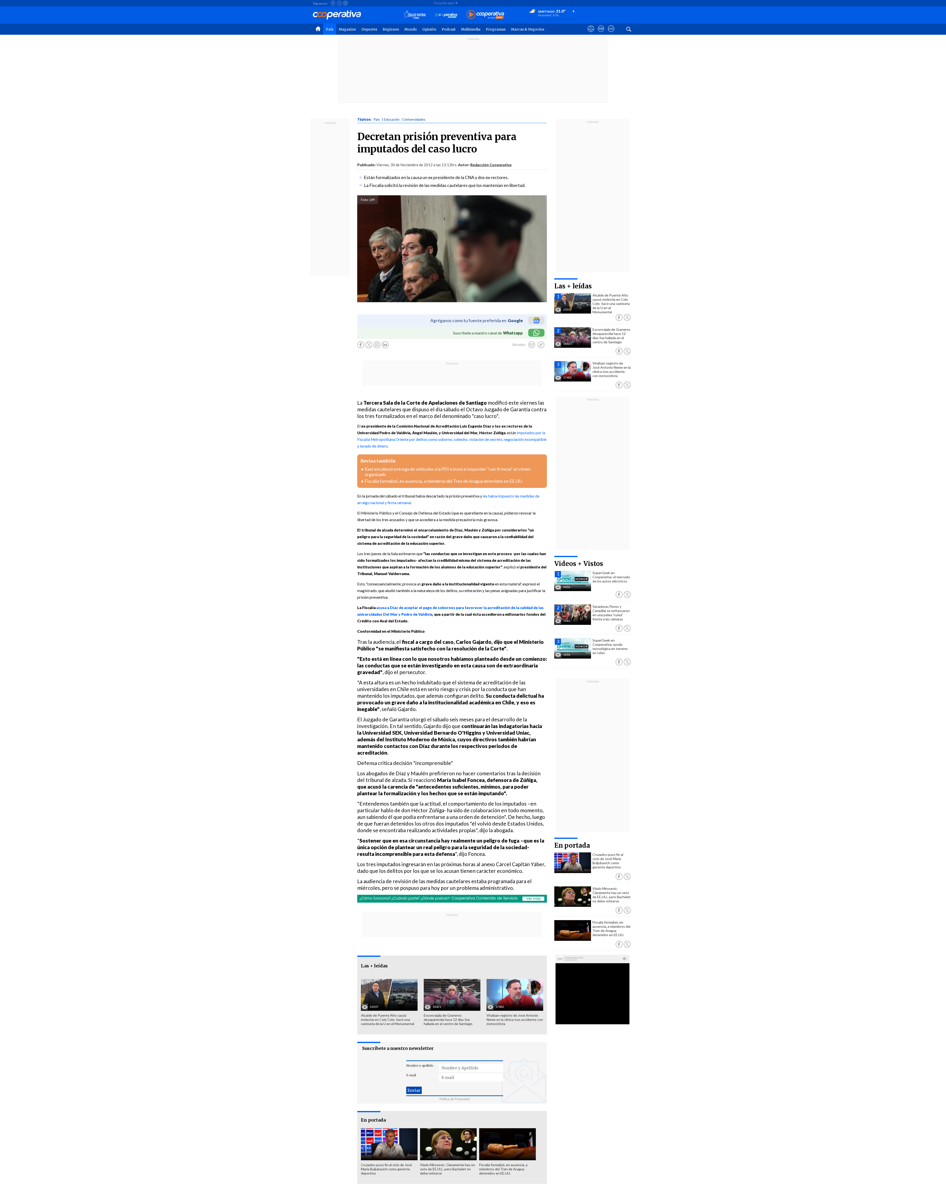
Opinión (429, 29)
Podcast (449, 29)
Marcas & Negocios (527, 29)
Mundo (410, 29)
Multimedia (470, 29)
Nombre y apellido (419, 1065)
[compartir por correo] (531, 344)
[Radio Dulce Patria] (414, 14)
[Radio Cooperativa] (485, 15)
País (329, 29)
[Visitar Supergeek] (611, 33)
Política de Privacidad (454, 1099)
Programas (496, 29)
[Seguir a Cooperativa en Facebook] (333, 3)
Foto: (365, 200)
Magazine (347, 29)
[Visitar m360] (601, 33)
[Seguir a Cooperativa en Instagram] (345, 3)
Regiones (391, 29)
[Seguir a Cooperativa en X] (339, 3)
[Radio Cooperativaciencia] (446, 15)
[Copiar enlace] (541, 344)
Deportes (369, 29)
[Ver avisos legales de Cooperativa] (591, 33)
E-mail (411, 1075)
